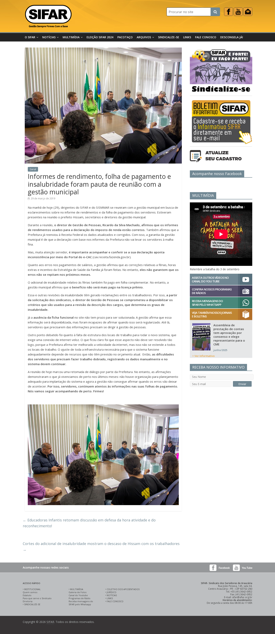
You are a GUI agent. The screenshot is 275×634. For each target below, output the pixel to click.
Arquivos (144, 37)
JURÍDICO (111, 592)
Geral (33, 169)
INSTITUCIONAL (32, 589)
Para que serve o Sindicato (37, 598)
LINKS (110, 598)
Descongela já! (231, 37)
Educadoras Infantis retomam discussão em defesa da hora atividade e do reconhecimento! (89, 523)
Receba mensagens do (81, 601)
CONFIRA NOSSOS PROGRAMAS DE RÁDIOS (212, 291)
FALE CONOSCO (115, 601)
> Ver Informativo (203, 356)
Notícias (49, 37)
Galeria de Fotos (77, 592)
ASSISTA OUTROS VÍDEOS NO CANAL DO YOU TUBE (210, 279)
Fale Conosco (205, 37)
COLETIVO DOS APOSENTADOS (123, 589)
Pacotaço (125, 37)
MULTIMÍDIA (76, 589)
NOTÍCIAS (112, 595)
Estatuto (27, 595)
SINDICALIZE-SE (32, 604)
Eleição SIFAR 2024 (100, 37)
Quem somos (30, 592)
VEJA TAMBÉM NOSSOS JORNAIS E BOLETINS (212, 314)
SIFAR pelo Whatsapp (80, 604)
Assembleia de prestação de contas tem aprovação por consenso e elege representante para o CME (229, 334)
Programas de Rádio (79, 598)
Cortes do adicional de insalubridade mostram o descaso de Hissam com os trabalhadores (101, 546)
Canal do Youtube (78, 595)
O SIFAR (30, 37)
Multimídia (71, 37)
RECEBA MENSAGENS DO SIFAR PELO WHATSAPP (207, 303)
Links (187, 37)
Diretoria (27, 601)
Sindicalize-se (168, 37)
